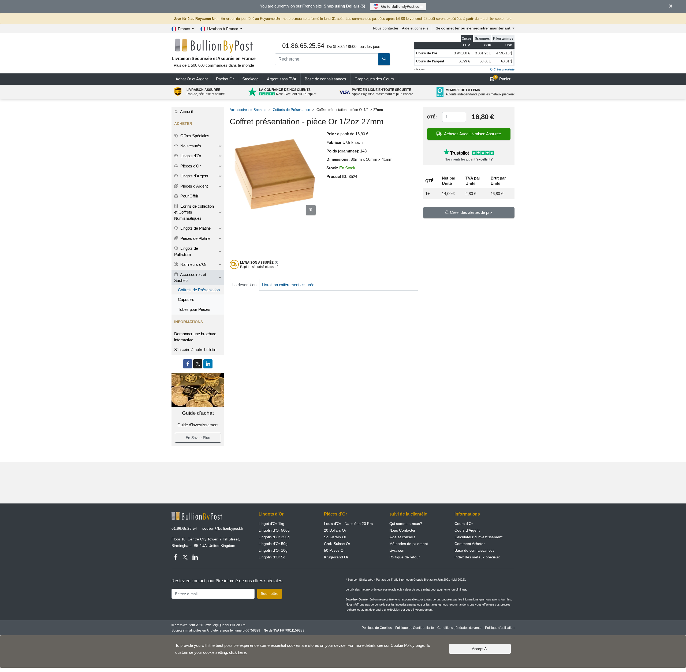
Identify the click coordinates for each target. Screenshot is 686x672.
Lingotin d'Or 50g (273, 544)
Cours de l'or (426, 53)
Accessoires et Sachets (248, 110)
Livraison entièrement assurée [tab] (288, 284)
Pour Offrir (188, 196)
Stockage (250, 79)
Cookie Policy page (407, 645)
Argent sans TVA (281, 79)
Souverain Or (335, 537)
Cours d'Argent (467, 530)
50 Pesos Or (334, 550)
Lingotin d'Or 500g (274, 530)
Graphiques (374, 79)
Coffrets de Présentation (291, 110)
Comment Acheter (469, 544)
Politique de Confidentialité (414, 628)
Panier (503, 78)
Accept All (480, 649)
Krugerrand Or (336, 557)
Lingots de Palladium (186, 251)
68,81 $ (506, 61)
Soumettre (269, 593)
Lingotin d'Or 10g (273, 550)
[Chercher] (384, 59)
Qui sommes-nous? (405, 523)
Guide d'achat (198, 413)
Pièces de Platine (194, 238)
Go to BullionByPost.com (401, 6)
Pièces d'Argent (193, 186)
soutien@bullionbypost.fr (223, 528)
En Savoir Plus (198, 437)
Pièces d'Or (190, 166)
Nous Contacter (402, 530)
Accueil (186, 111)
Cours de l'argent (430, 61)
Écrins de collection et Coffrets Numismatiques (194, 212)
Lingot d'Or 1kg (271, 523)
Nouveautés (190, 146)
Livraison (396, 550)
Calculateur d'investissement (478, 537)
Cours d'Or (463, 523)
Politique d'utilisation (499, 628)
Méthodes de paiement (408, 544)
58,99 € (464, 61)
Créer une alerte (503, 69)
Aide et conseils (415, 28)
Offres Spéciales (194, 135)
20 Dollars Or (335, 530)
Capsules (186, 299)
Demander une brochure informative (195, 336)
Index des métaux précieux (477, 557)
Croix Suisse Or (337, 544)
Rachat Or (225, 79)
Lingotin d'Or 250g (274, 537)
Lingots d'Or (190, 156)
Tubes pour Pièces (194, 309)
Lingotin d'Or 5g (272, 557)
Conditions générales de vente (459, 628)
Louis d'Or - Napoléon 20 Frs (348, 523)
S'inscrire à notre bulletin (195, 349)
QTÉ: (432, 116)
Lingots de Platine (195, 228)
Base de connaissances (325, 79)
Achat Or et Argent (192, 79)
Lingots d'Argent (193, 176)
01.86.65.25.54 (184, 528)
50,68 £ (485, 61)
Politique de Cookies (377, 628)
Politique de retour (404, 557)
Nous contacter (385, 28)
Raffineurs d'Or (193, 264)
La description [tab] (244, 284)
